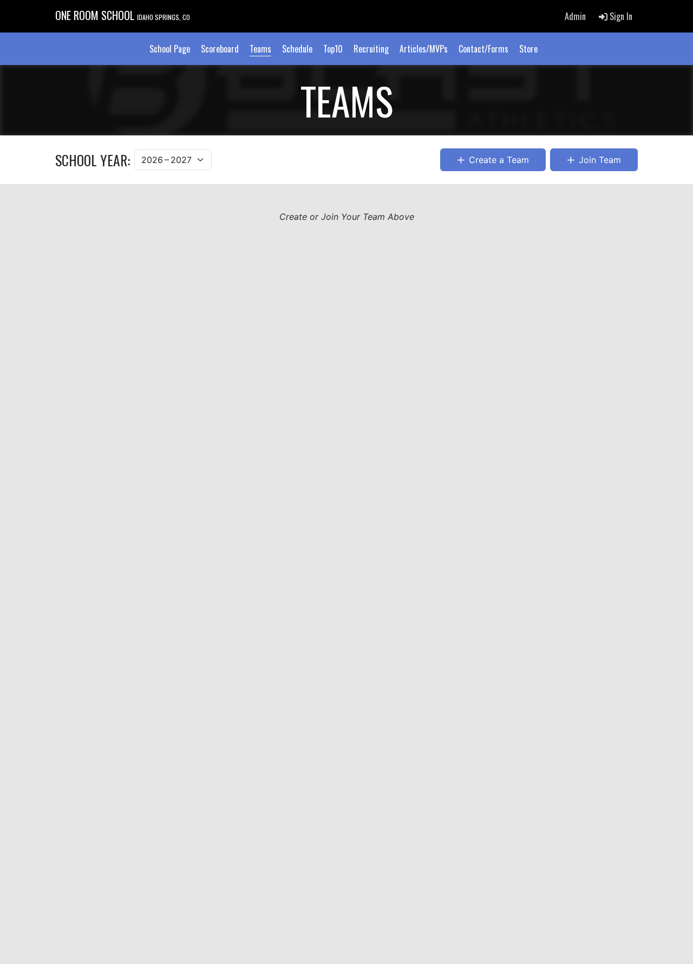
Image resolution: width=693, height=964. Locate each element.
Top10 (333, 48)
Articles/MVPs (424, 48)
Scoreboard (220, 48)
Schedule (297, 48)
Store (528, 48)
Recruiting (371, 48)
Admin (575, 16)
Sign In (619, 16)
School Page (169, 48)
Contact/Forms (483, 48)
